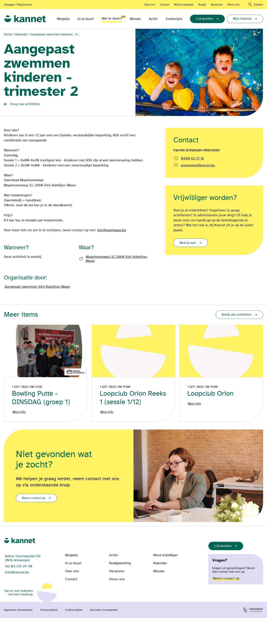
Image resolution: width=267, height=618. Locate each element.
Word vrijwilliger (184, 4)
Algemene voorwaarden (18, 610)
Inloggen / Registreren (18, 4)
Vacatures (217, 4)
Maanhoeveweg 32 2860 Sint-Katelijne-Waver (117, 259)
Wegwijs (63, 19)
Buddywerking (120, 563)
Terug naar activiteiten (25, 104)
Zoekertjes (174, 19)
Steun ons (233, 4)
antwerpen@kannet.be (198, 165)
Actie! (153, 19)
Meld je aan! (187, 243)
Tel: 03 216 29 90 (18, 566)
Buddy (202, 4)
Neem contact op (33, 498)
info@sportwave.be (111, 230)
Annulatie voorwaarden (104, 610)
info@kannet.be (17, 572)
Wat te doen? (112, 18)
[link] (25, 19)
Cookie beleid (73, 610)
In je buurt (85, 19)
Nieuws (135, 19)
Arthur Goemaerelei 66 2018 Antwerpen (23, 558)
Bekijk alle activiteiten (237, 314)
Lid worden (223, 546)
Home (8, 34)
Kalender (21, 34)
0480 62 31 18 (192, 158)
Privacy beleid (48, 610)
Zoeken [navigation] (258, 4)
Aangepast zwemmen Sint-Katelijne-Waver (37, 287)
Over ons (149, 4)
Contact (164, 4)
